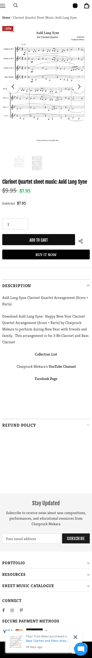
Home (6, 17)
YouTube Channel (62, 366)
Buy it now (46, 254)
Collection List (46, 354)
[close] (75, 637)
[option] (46, 87)
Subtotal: (8, 203)
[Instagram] (14, 610)
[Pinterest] (24, 610)
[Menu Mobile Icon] (2, 5)
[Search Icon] (15, 5)
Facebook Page (46, 378)
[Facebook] (6, 610)
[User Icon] (75, 5)
